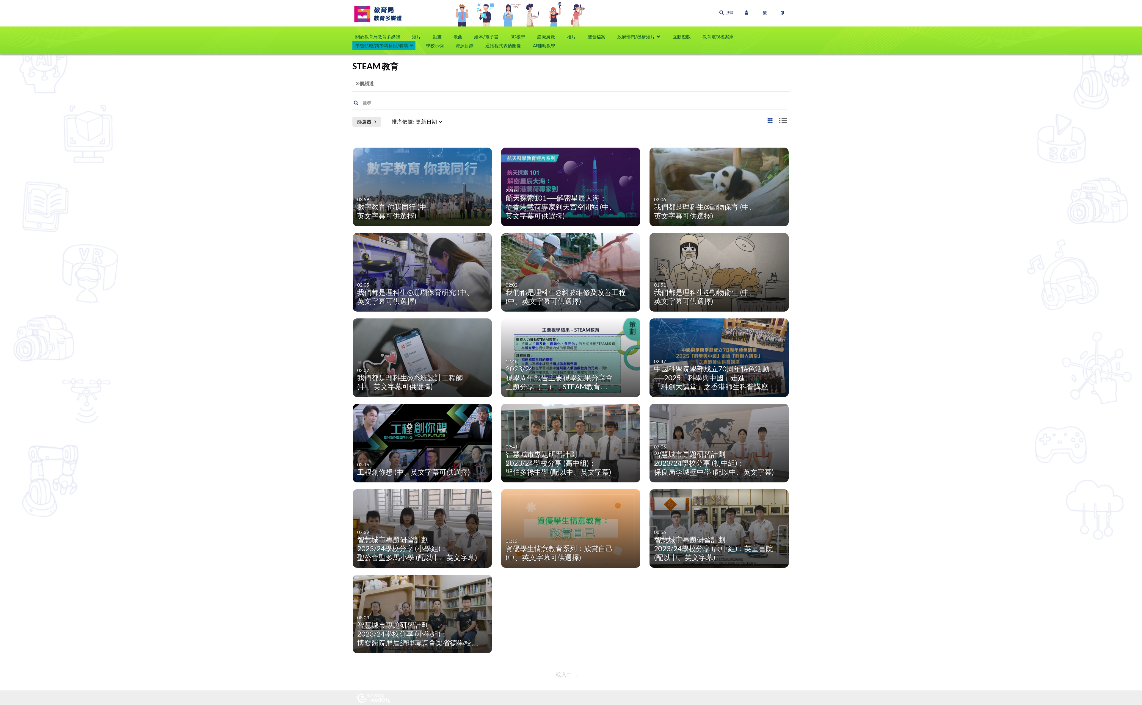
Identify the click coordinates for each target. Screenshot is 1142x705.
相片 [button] (571, 36)
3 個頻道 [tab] (365, 83)
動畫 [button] (437, 36)
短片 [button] (416, 36)
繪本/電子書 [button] (486, 36)
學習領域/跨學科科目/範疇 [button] (381, 45)
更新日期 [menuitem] (414, 121)
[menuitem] (380, 36)
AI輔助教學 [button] (544, 45)
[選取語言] (765, 12)
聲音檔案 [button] (596, 36)
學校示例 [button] (435, 45)
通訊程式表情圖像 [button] (503, 45)
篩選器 (364, 121)
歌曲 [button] (458, 36)
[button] (726, 12)
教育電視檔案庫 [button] (718, 36)
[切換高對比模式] (782, 12)
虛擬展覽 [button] (546, 36)
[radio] (770, 120)
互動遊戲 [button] (682, 36)
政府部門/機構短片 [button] (636, 36)
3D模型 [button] (517, 36)
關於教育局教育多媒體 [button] (377, 36)
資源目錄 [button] (464, 45)
